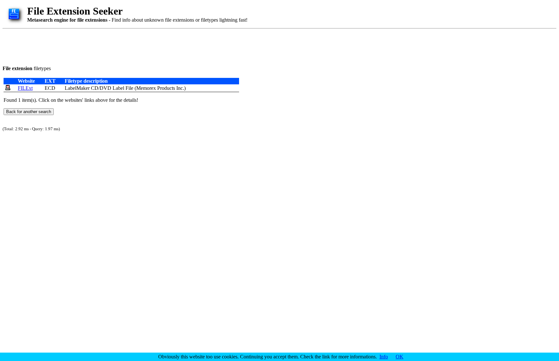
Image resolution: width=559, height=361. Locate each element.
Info (383, 356)
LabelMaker (77, 88)
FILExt (25, 88)
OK (399, 356)
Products (166, 88)
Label (118, 88)
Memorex (146, 88)
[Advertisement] (120, 45)
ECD (50, 88)
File (129, 88)
